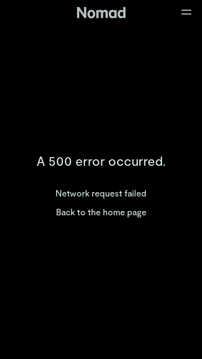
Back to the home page (101, 212)
